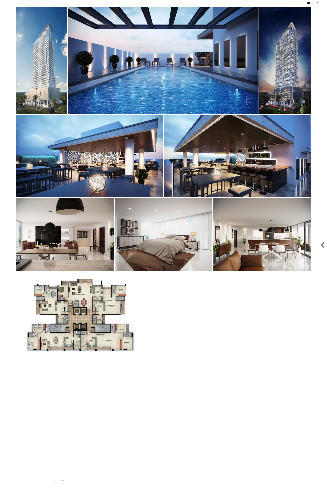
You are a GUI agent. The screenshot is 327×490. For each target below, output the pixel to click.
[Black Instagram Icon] (317, 3)
